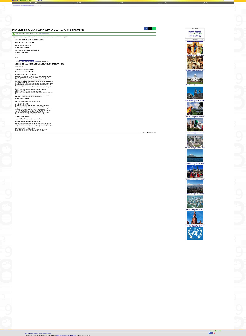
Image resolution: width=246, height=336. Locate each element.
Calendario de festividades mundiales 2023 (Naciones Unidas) (195, 226)
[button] (146, 28)
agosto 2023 (120, 2)
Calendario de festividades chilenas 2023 (195, 179)
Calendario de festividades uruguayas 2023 (195, 85)
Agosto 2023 (31, 5)
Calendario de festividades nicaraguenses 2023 (195, 148)
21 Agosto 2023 (198, 31)
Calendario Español (16, 5)
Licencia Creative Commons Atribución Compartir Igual (66, 335)
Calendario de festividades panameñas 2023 (195, 194)
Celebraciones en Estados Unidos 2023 (195, 70)
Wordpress (44, 33)
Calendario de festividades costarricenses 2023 (194, 101)
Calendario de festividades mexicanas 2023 (195, 117)
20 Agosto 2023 (191, 31)
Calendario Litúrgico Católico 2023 (195, 41)
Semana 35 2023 (77, 2)
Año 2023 (206, 2)
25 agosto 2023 (33, 2)
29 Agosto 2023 (198, 36)
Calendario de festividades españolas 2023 (195, 210)
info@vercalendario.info (47, 333)
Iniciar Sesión (39, 0)
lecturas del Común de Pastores (26, 60)
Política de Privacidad (29, 333)
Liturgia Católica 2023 (25, 5)
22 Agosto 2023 (191, 32)
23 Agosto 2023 (198, 32)
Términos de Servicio (38, 333)
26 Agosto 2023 (191, 35)
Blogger (40, 33)
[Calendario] (25, 0)
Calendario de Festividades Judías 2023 (195, 55)
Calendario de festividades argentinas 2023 (195, 132)
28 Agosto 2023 (191, 36)
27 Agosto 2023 (198, 35)
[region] (84, 17)
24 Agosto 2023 (191, 33)
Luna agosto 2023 (163, 2)
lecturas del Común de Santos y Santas (30, 61)
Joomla (48, 33)
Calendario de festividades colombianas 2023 (195, 164)
